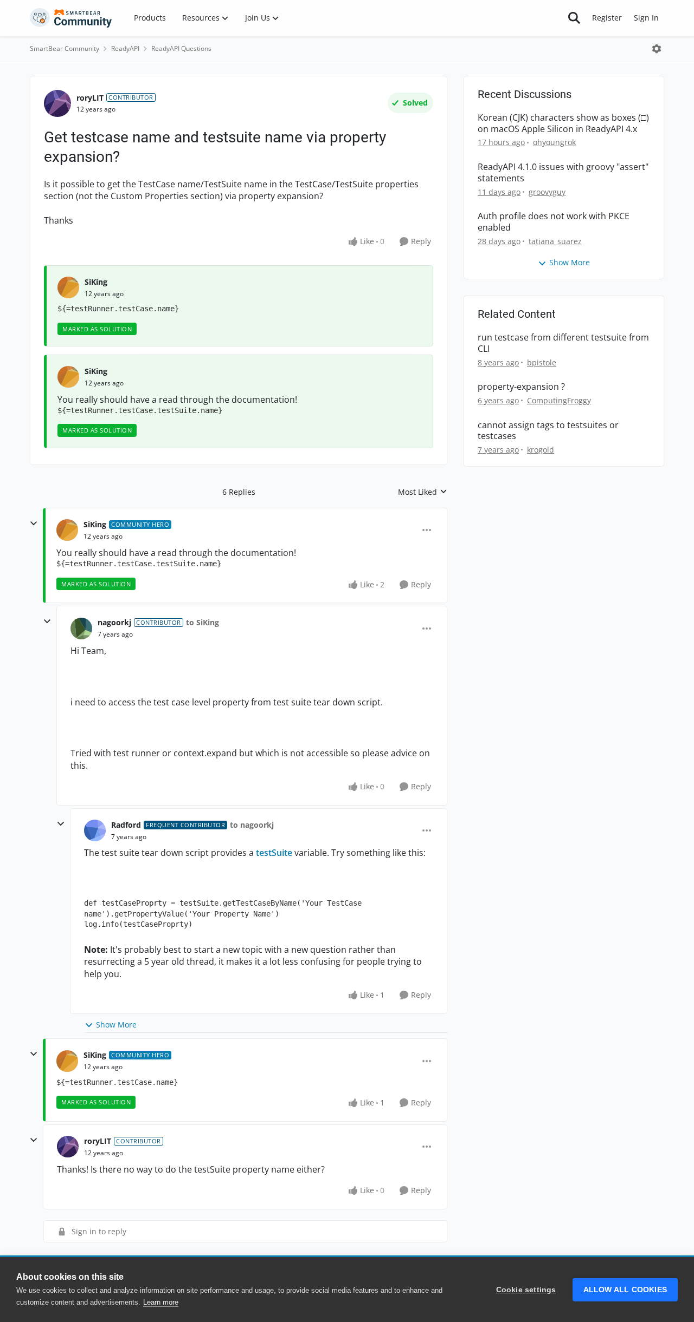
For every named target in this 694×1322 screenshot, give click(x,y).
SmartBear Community (64, 48)
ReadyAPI (125, 48)
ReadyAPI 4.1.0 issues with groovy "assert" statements (563, 172)
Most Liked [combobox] (422, 492)
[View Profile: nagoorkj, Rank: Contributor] (81, 628)
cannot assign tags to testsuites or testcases (548, 431)
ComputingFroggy (559, 400)
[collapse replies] (33, 523)
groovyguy (547, 192)
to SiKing (202, 622)
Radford (126, 825)
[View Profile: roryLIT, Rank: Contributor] (57, 103)
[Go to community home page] (71, 18)
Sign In (646, 17)
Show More (116, 1024)
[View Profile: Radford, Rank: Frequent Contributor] (95, 830)
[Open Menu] (656, 48)
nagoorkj (114, 622)
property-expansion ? (521, 386)
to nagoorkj (252, 825)
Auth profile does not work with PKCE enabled (553, 222)
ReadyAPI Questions (181, 48)
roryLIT (90, 98)
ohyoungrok (554, 142)
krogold (540, 449)
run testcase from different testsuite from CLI (563, 343)
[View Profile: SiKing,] (68, 287)
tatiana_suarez (555, 241)
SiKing (96, 282)
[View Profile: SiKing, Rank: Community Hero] (67, 530)
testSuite (274, 853)
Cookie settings (526, 1290)
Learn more (160, 1302)
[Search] (574, 17)
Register (607, 17)
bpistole (541, 362)
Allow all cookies (625, 1290)
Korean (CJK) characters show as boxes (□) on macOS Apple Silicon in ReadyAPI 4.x (563, 123)
